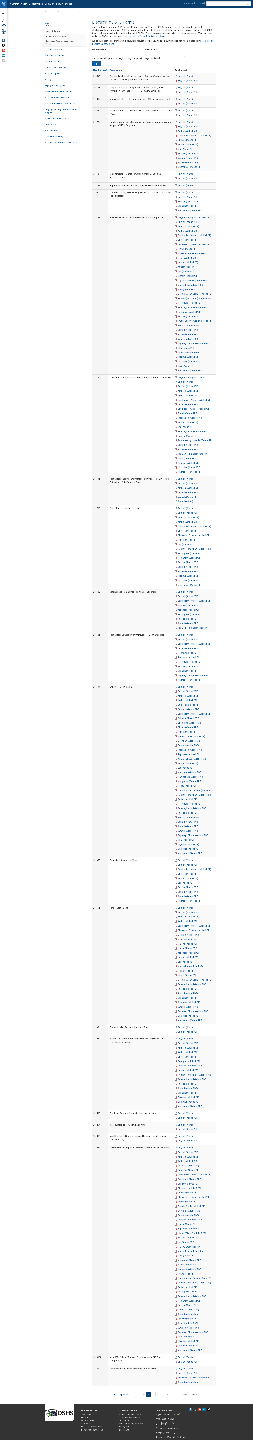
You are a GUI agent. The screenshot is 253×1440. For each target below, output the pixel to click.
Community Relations (54, 49)
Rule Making (123, 1429)
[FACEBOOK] (3, 40)
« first (113, 1394)
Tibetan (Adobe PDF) (188, 352)
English (159, 1414)
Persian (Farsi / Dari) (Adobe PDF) (194, 298)
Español (167, 1414)
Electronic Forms (52, 31)
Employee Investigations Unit (58, 85)
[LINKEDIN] (3, 55)
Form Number (99, 49)
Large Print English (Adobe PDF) (194, 217)
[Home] (3, 4)
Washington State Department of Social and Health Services (41, 3)
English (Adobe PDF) (188, 80)
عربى (158, 1423)
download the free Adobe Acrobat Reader (145, 36)
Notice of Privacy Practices (130, 1423)
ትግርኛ (178, 1437)
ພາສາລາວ (169, 1437)
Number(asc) (100, 69)
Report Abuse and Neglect (93, 1429)
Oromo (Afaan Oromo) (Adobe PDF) (195, 293)
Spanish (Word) (185, 501)
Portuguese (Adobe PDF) (190, 302)
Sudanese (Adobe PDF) (189, 1002)
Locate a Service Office (91, 1426)
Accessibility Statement (129, 1417)
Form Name (151, 49)
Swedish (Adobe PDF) (188, 1327)
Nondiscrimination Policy (129, 1414)
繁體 (164, 1419)
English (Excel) (185, 185)
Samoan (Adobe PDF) (188, 325)
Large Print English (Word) (191, 377)
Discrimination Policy (54, 136)
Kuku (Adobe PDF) (187, 266)
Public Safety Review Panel (57, 97)
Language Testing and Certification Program (61, 111)
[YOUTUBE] (3, 50)
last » (194, 1394)
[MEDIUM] (3, 60)
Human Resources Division (57, 118)
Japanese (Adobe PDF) (189, 609)
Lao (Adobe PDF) (186, 148)
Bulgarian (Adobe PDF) (189, 704)
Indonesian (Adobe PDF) (190, 417)
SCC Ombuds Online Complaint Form (61, 142)
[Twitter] (195, 1409)
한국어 (170, 1419)
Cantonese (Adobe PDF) (189, 1179)
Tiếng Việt (160, 1432)
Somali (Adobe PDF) (188, 157)
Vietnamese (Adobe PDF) (190, 166)
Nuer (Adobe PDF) (186, 1273)
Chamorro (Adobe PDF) (189, 722)
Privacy (48, 79)
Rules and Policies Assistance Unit (60, 103)
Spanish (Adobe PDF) (188, 162)
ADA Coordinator (52, 130)
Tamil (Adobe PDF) (187, 458)
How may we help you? (192, 3)
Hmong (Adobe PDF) (188, 943)
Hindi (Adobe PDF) (187, 257)
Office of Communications (56, 67)
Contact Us (86, 1423)
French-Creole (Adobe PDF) (191, 736)
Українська (173, 1428)
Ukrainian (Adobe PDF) (189, 361)
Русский (176, 1414)
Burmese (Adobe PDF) (189, 709)
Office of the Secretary (60, 12)
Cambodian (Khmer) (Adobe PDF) (194, 135)
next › (185, 1394)
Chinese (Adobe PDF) (188, 139)
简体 (158, 1419)
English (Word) (185, 75)
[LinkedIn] (204, 1409)
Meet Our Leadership (54, 55)
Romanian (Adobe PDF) (189, 311)
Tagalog (159, 1437)
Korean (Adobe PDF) (188, 144)
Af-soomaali (161, 1428)
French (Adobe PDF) (188, 248)
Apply (96, 63)
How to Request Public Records (59, 91)
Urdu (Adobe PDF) (186, 365)
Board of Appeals (52, 73)
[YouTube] (200, 1409)
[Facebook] (190, 1409)
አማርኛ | (169, 1432)
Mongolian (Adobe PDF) (189, 781)
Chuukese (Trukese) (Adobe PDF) (194, 244)
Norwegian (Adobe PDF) (190, 1269)
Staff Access (86, 1414)
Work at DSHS (87, 1420)
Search (248, 3)
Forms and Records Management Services (60, 42)
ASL (184, 1437)
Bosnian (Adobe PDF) (188, 1165)
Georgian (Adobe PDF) (189, 740)
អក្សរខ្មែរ (165, 1423)
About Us (85, 1417)
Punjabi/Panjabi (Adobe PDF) (192, 307)
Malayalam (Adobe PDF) (190, 772)
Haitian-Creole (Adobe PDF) (192, 253)
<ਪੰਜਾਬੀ (174, 1423)
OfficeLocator (3, 24)
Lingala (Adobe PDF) (188, 275)
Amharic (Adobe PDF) (188, 226)
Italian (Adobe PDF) (187, 948)
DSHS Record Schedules (56, 36)
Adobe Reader (124, 1420)
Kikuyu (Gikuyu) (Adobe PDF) (192, 758)
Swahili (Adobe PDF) (188, 338)
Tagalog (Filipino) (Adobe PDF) (193, 343)
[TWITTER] (3, 45)
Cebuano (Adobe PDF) (188, 718)
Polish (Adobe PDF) (187, 799)
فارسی (176, 1432)
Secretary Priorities (53, 61)
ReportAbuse (4, 33)
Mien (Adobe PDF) (186, 289)
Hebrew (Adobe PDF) (188, 605)
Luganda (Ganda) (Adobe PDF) (192, 280)
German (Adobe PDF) (188, 745)
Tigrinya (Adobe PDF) (188, 356)
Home (47, 12)
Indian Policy (50, 124)
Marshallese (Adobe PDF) (190, 284)
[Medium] (209, 1409)
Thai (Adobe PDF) (186, 347)
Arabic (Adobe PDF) (187, 130)
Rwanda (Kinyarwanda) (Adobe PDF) (195, 320)
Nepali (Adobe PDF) (187, 785)
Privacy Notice (125, 1426)
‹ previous (125, 1394)
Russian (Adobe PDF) (188, 153)
